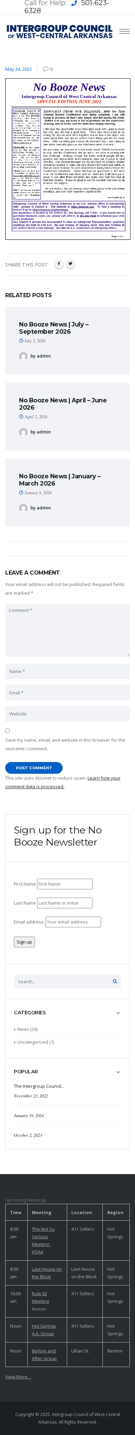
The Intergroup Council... (39, 1086)
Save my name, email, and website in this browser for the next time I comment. (65, 744)
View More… (18, 1377)
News (23, 1029)
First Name (25, 884)
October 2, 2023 (28, 1135)
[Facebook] (59, 264)
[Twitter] (70, 264)
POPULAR (26, 1072)
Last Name (25, 903)
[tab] (67, 1016)
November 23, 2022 (31, 1096)
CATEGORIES (29, 1013)
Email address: (30, 922)
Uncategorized (32, 1042)
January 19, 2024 (29, 1115)
